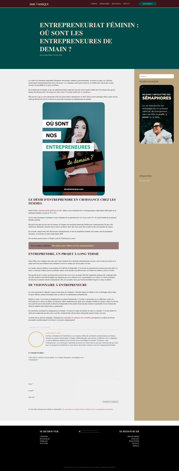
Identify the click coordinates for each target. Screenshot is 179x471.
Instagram (45, 439)
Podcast (126, 4)
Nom (30, 384)
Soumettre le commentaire (110, 402)
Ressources (116, 4)
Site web (31, 397)
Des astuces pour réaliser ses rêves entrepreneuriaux (73, 245)
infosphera (147, 4)
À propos (93, 4)
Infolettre (134, 441)
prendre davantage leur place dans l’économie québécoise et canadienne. (65, 92)
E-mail (31, 390)
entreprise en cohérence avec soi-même (77, 317)
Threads (44, 441)
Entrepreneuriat (144, 180)
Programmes (104, 4)
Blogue (135, 443)
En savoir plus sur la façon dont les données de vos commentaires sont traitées (88, 409)
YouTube (44, 443)
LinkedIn (44, 436)
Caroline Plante (47, 55)
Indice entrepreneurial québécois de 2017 (48, 210)
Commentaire (33, 360)
